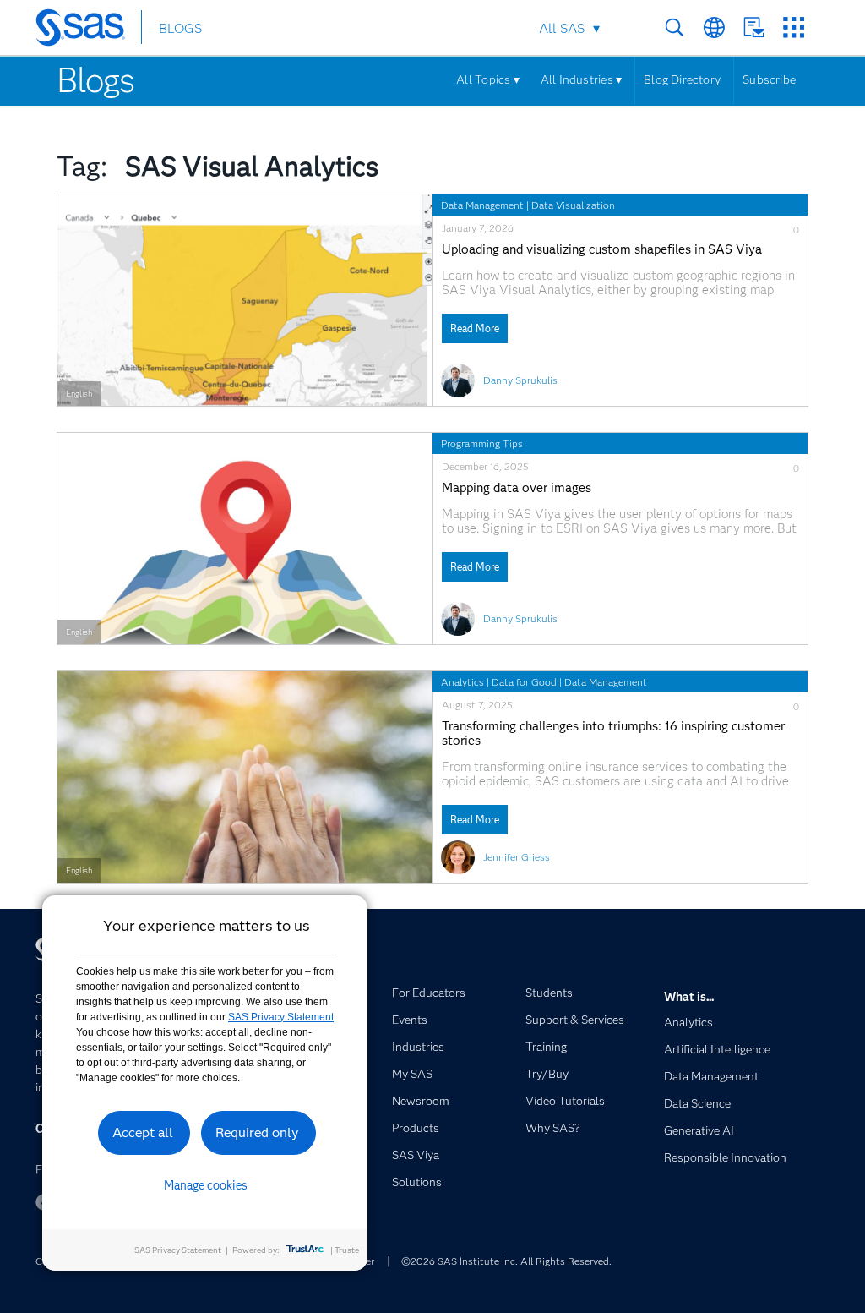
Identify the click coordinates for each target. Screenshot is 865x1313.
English (79, 393)
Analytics (462, 682)
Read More (474, 328)
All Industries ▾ (581, 79)
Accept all (142, 1132)
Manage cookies (206, 1185)
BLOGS (180, 28)
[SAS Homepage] (88, 30)
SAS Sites (793, 27)
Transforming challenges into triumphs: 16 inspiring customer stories (613, 733)
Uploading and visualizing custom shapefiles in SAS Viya (602, 250)
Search (674, 27)
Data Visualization (573, 205)
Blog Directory (682, 79)
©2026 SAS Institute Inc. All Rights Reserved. (506, 1261)
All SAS (562, 28)
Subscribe (769, 79)
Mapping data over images (516, 488)
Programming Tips (482, 443)
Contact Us (753, 27)
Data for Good (524, 682)
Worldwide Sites (714, 27)
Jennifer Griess (516, 857)
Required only (257, 1132)
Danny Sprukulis (520, 380)
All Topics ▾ (488, 79)
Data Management (482, 205)
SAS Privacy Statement (281, 1017)
